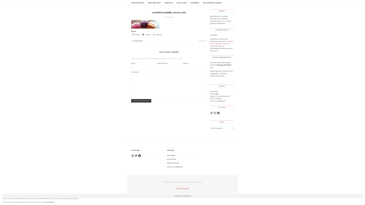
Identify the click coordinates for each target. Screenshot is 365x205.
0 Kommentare (202, 41)
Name (133, 63)
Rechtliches (182, 3)
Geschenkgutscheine (186, 182)
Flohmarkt (194, 3)
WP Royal (175, 182)
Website (185, 63)
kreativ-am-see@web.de (218, 101)
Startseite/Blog (137, 3)
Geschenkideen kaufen (212, 3)
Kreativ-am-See (138, 41)
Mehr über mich (154, 3)
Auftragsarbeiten (197, 182)
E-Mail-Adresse (162, 63)
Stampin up (168, 3)
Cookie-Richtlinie (50, 202)
